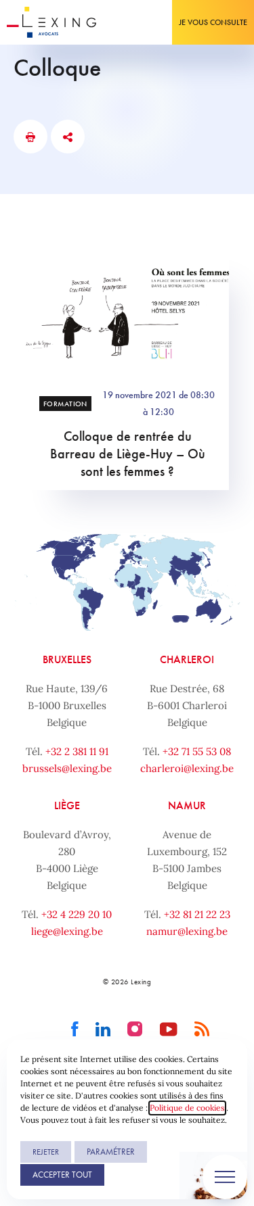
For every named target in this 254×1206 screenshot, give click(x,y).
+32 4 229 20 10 (76, 914)
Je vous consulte (213, 22)
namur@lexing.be (187, 931)
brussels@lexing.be (67, 768)
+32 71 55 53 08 (197, 751)
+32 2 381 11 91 (76, 751)
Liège (67, 805)
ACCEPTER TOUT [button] (62, 1174)
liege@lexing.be (67, 931)
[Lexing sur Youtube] (169, 1029)
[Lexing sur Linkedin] (103, 1029)
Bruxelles (67, 659)
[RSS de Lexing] (202, 1029)
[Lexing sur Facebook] (75, 1029)
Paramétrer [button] (111, 1151)
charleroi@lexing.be (187, 768)
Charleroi (187, 659)
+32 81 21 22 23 (197, 914)
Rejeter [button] (46, 1152)
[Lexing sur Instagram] (135, 1029)
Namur (187, 805)
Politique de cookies (187, 1108)
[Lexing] (52, 22)
